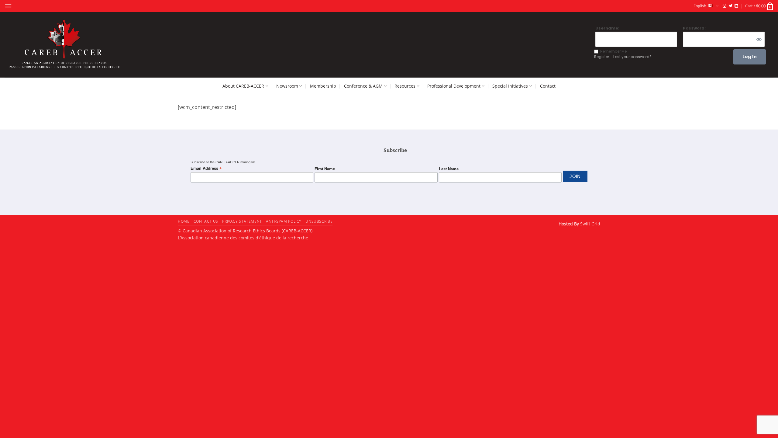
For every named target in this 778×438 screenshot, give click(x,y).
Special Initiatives (510, 86)
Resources (404, 86)
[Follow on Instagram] (724, 6)
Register (601, 56)
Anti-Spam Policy (283, 221)
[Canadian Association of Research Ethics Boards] (65, 45)
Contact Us (206, 221)
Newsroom (287, 86)
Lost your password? (632, 56)
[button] (8, 6)
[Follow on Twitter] (730, 6)
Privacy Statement (242, 221)
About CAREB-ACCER (243, 86)
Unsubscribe (318, 221)
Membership (323, 86)
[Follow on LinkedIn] (736, 6)
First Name (325, 169)
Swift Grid (589, 224)
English (700, 6)
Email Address (206, 168)
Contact (548, 86)
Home (183, 221)
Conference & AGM (363, 86)
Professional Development (453, 86)
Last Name (449, 169)
